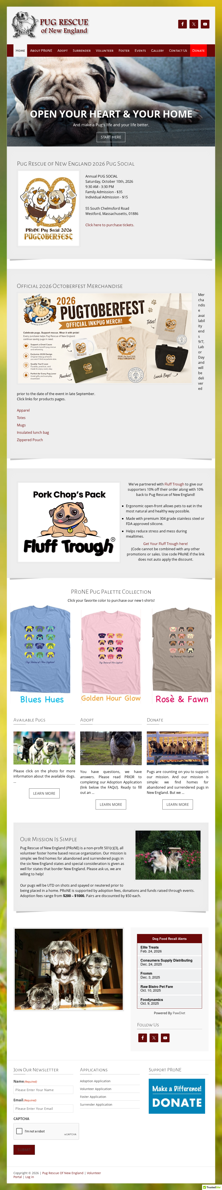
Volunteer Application (95, 1089)
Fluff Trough (174, 484)
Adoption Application (95, 1081)
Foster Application (93, 1097)
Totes (21, 417)
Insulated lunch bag (33, 432)
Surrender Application (96, 1104)
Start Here (111, 137)
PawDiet (179, 1013)
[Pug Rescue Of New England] (50, 37)
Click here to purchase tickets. (109, 225)
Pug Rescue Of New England (62, 1173)
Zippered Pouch (30, 439)
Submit (24, 1149)
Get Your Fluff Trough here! (165, 543)
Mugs (21, 425)
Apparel (23, 410)
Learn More (44, 793)
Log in (29, 1177)
